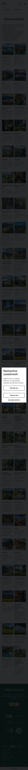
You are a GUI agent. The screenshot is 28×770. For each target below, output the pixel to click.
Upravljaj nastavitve (14, 400)
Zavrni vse (14, 395)
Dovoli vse (14, 388)
